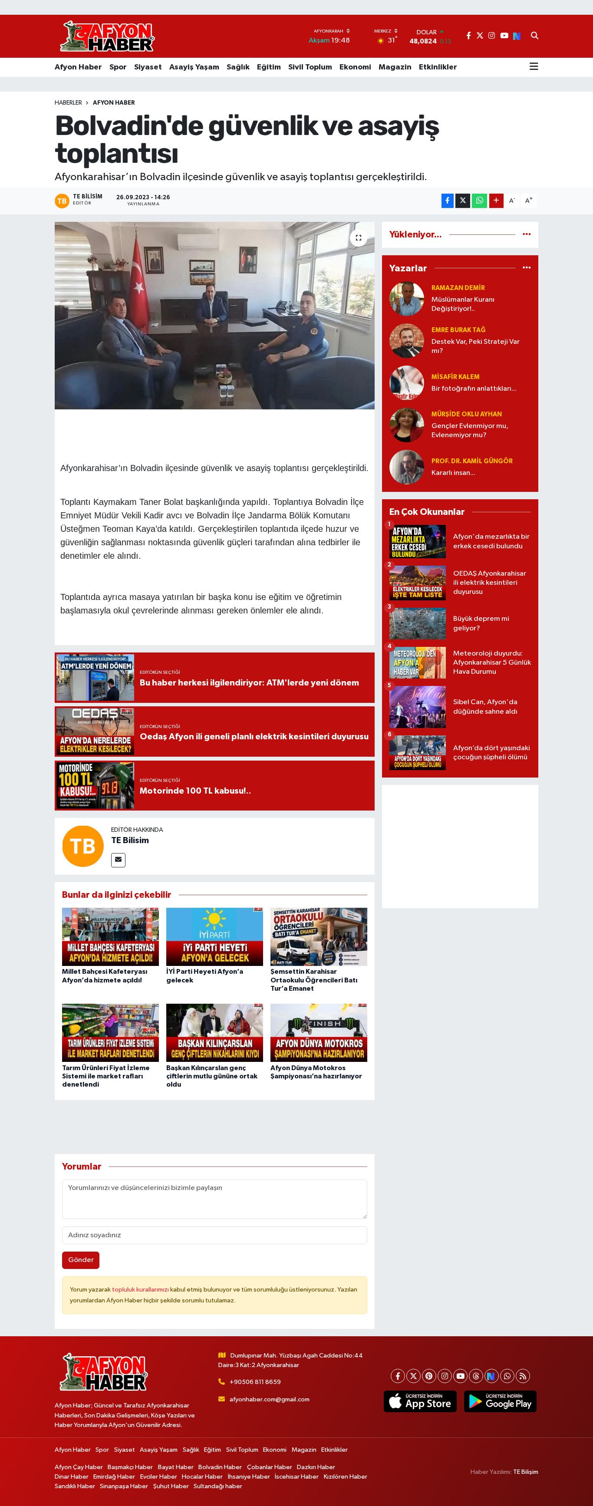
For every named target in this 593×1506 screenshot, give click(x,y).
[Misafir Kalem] (406, 382)
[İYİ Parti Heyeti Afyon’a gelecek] (214, 936)
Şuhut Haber (171, 1486)
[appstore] (420, 1401)
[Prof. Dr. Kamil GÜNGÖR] (406, 467)
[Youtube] (460, 1376)
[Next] (491, 1376)
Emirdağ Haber (114, 1476)
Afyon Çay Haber (79, 1467)
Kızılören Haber (345, 1476)
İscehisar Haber (297, 1476)
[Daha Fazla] (496, 201)
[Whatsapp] (507, 1376)
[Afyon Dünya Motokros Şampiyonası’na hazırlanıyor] (318, 1032)
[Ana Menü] (534, 67)
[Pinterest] (429, 1376)
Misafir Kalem (456, 377)
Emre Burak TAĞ (459, 330)
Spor (118, 67)
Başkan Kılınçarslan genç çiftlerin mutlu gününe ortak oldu (211, 1076)
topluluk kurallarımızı (141, 1289)
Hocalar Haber (202, 1476)
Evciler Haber (158, 1476)
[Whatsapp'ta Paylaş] (479, 201)
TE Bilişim (525, 1472)
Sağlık (238, 67)
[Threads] (476, 1376)
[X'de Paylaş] (462, 201)
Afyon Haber (78, 67)
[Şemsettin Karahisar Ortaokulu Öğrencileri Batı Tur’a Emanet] (318, 936)
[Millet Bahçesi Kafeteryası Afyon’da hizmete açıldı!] (110, 936)
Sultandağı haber (218, 1486)
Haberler (68, 103)
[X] (413, 1376)
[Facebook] (398, 1376)
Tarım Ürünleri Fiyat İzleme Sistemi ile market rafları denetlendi (106, 1076)
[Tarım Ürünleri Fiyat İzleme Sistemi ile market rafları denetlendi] (110, 1032)
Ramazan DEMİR (458, 288)
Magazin (395, 67)
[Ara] (534, 36)
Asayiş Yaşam (194, 67)
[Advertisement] (460, 846)
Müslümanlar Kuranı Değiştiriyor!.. (463, 304)
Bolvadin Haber (220, 1467)
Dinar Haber (72, 1476)
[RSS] (523, 1376)
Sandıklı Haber (75, 1486)
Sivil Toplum (310, 67)
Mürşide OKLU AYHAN (467, 414)
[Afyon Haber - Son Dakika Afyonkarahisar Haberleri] (107, 36)
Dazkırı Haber (316, 1467)
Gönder (81, 1260)
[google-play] (500, 1401)
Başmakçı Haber (130, 1467)
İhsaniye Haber (249, 1476)
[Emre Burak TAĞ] (406, 340)
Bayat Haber (176, 1467)
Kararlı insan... (453, 473)
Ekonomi (355, 67)
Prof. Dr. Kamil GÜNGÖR (472, 461)
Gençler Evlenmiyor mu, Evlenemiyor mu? (470, 430)
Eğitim (269, 67)
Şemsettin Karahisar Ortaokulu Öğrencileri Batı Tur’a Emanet (313, 980)
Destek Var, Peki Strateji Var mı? (476, 346)
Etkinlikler (438, 67)
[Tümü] (527, 234)
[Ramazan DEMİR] (406, 298)
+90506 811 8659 (255, 1382)
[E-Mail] (118, 860)
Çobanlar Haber (269, 1467)
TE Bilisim (130, 840)
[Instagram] (445, 1376)
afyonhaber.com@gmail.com (270, 1399)
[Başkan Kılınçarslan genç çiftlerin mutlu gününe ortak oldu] (214, 1032)
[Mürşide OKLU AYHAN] (406, 424)
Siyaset (148, 67)
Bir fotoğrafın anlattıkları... (474, 388)
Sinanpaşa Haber (124, 1486)
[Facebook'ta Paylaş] (447, 201)
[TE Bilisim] (83, 846)
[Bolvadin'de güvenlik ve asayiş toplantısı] (215, 315)
